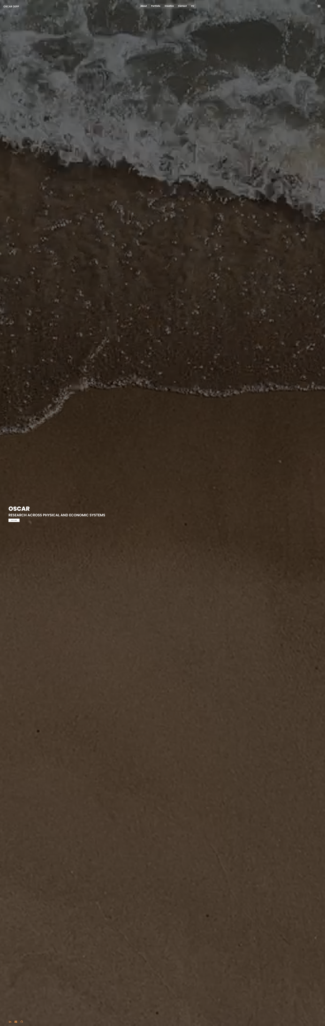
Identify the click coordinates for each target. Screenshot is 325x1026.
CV (192, 6)
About (143, 6)
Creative (169, 6)
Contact (182, 6)
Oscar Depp (11, 6)
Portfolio (155, 6)
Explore (14, 520)
